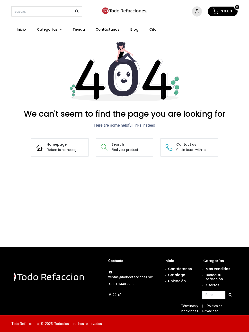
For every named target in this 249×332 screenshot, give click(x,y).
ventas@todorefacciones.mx (130, 277)
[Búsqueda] (77, 11)
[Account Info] (197, 11)
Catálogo (176, 274)
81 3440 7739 (124, 284)
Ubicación (177, 281)
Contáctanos (180, 268)
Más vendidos (218, 268)
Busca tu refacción (214, 276)
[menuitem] (21, 29)
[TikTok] (119, 294)
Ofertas (213, 285)
